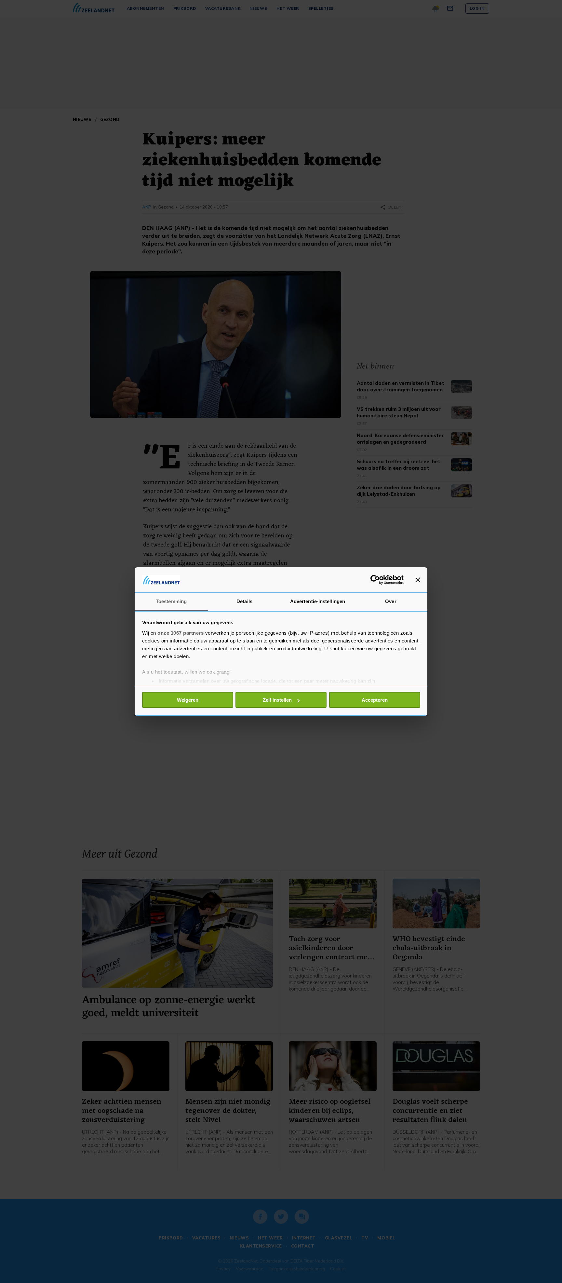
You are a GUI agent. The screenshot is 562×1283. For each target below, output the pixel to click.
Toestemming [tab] (171, 601)
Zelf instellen (277, 700)
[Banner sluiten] (418, 579)
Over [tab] (390, 601)
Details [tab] (244, 601)
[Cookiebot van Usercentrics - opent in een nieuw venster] (375, 580)
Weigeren (187, 700)
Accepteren (375, 700)
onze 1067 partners (180, 633)
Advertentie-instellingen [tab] (317, 601)
